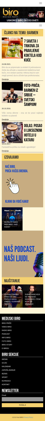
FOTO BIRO (6, 341)
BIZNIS (4, 374)
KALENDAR (6, 366)
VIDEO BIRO (7, 327)
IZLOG (4, 363)
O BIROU (5, 348)
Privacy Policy (28, 417)
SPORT (5, 377)
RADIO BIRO (7, 330)
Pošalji (22, 405)
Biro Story (7, 345)
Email (4, 395)
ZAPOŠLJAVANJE (8, 370)
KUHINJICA (6, 381)
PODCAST (6, 334)
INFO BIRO (6, 338)
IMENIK (5, 359)
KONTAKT (6, 384)
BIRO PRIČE (6, 323)
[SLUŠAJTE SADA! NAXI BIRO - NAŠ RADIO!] (12, 219)
